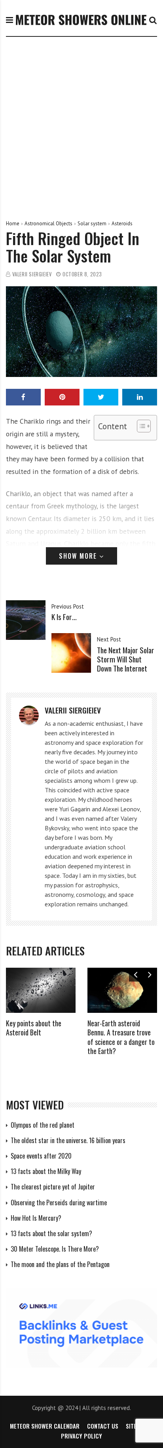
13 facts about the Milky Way (46, 1171)
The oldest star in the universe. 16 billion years (68, 1140)
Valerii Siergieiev (32, 274)
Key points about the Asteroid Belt (33, 1027)
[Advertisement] (81, 122)
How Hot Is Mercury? (36, 1218)
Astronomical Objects (48, 223)
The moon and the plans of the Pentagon (60, 1264)
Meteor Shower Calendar (45, 1425)
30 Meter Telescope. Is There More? (55, 1249)
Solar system (92, 223)
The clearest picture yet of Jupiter (53, 1186)
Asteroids (122, 223)
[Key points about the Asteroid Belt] (41, 990)
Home (12, 223)
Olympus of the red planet (42, 1125)
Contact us (102, 1425)
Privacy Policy (81, 1435)
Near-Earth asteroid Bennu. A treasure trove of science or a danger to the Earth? (121, 1037)
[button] (140, 427)
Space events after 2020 (41, 1156)
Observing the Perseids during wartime (59, 1202)
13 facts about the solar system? (51, 1233)
